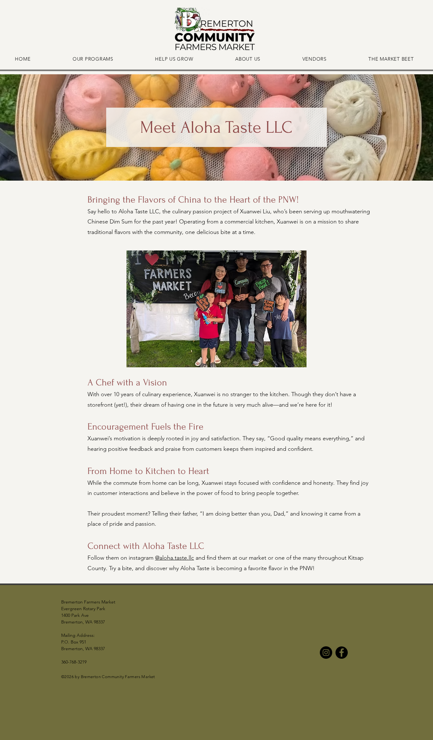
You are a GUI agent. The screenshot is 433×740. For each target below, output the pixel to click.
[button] (216, 308)
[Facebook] (341, 652)
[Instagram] (326, 652)
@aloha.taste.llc (174, 557)
